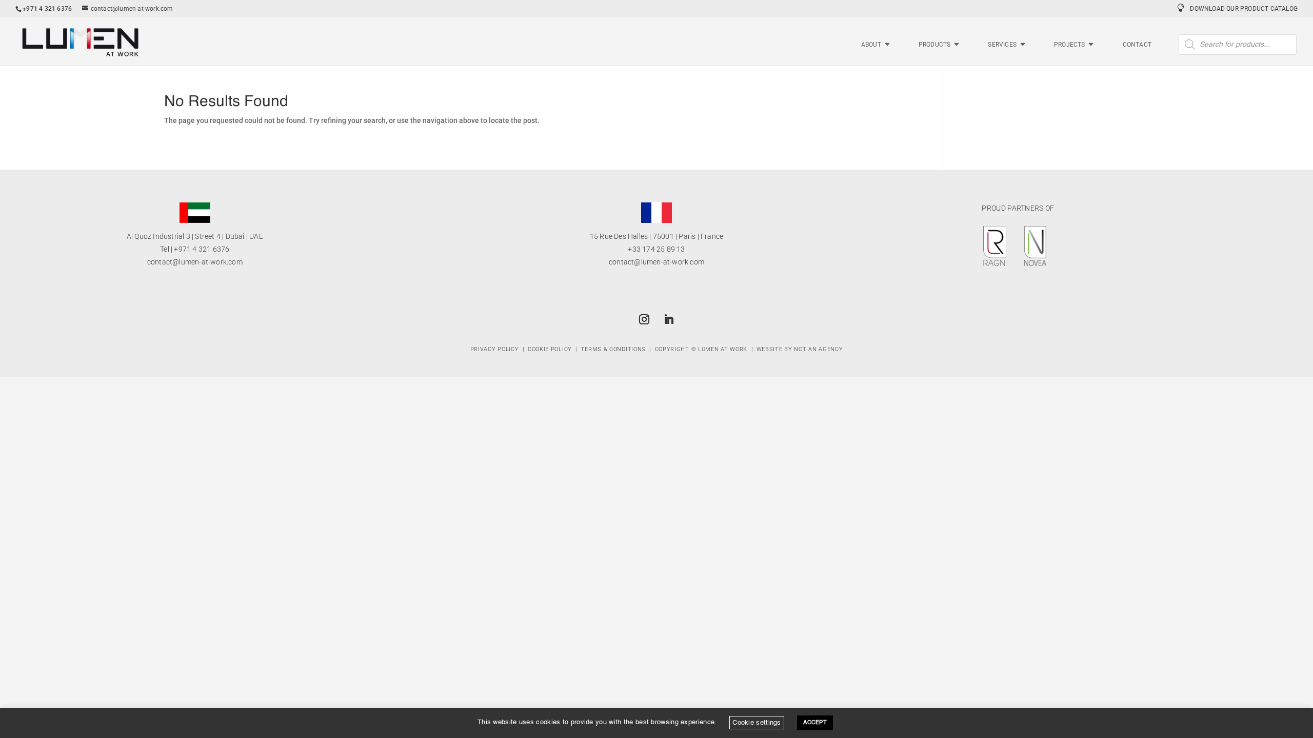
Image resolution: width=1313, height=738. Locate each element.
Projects (1069, 45)
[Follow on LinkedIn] (669, 319)
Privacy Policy (494, 349)
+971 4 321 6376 (201, 249)
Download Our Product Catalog (1244, 8)
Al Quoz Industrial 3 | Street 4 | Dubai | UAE (195, 236)
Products (935, 45)
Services (1002, 45)
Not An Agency (818, 349)
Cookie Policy (550, 349)
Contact (1137, 45)
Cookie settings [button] (756, 722)
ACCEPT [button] (815, 723)
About (871, 45)
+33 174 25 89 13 (656, 249)
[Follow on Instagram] (644, 319)
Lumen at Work (722, 349)
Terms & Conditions (613, 349)
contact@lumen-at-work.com (195, 262)
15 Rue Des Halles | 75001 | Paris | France (656, 236)
